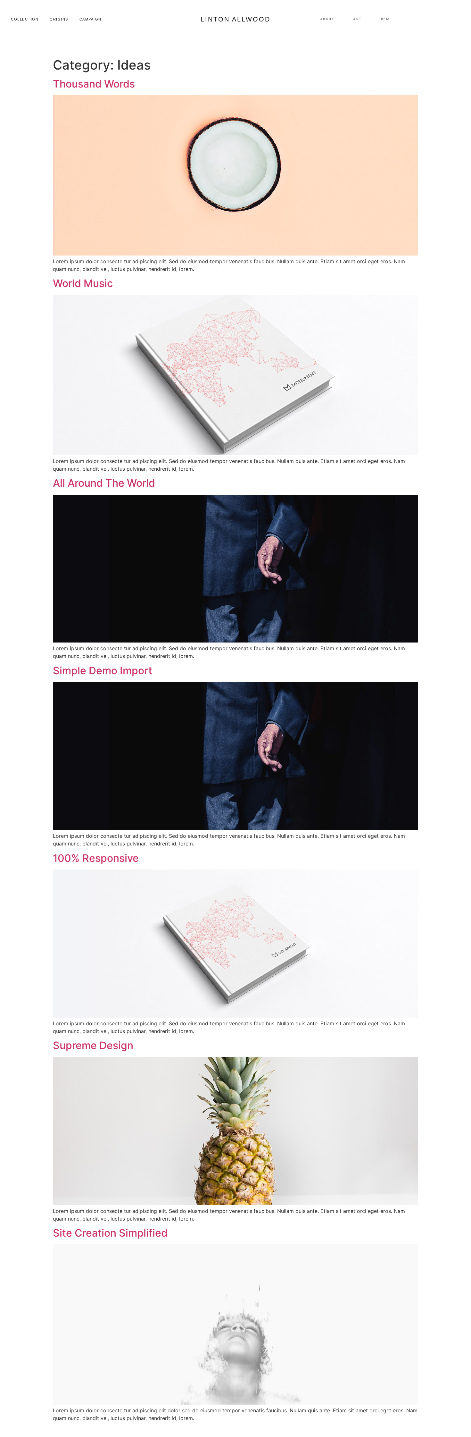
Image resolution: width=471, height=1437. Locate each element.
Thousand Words (94, 84)
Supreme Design (93, 1045)
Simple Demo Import (102, 670)
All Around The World (104, 483)
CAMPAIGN (90, 19)
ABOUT (327, 19)
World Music (83, 283)
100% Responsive (96, 858)
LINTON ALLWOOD (235, 19)
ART (357, 19)
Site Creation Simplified (110, 1233)
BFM (385, 19)
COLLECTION (24, 19)
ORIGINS (59, 19)
